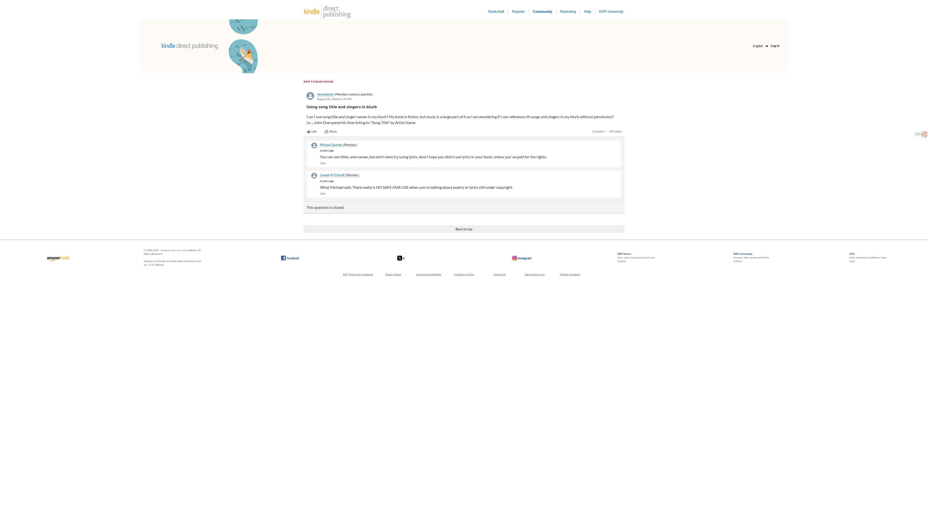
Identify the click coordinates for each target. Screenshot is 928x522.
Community (542, 11)
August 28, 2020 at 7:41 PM (334, 99)
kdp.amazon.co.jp (535, 274)
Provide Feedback (570, 274)
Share (333, 131)
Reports (518, 11)
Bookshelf (496, 11)
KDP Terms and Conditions (358, 274)
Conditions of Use (464, 274)
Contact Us (499, 274)
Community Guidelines (428, 274)
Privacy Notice (393, 274)
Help (587, 11)
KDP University (611, 11)
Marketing (568, 11)
